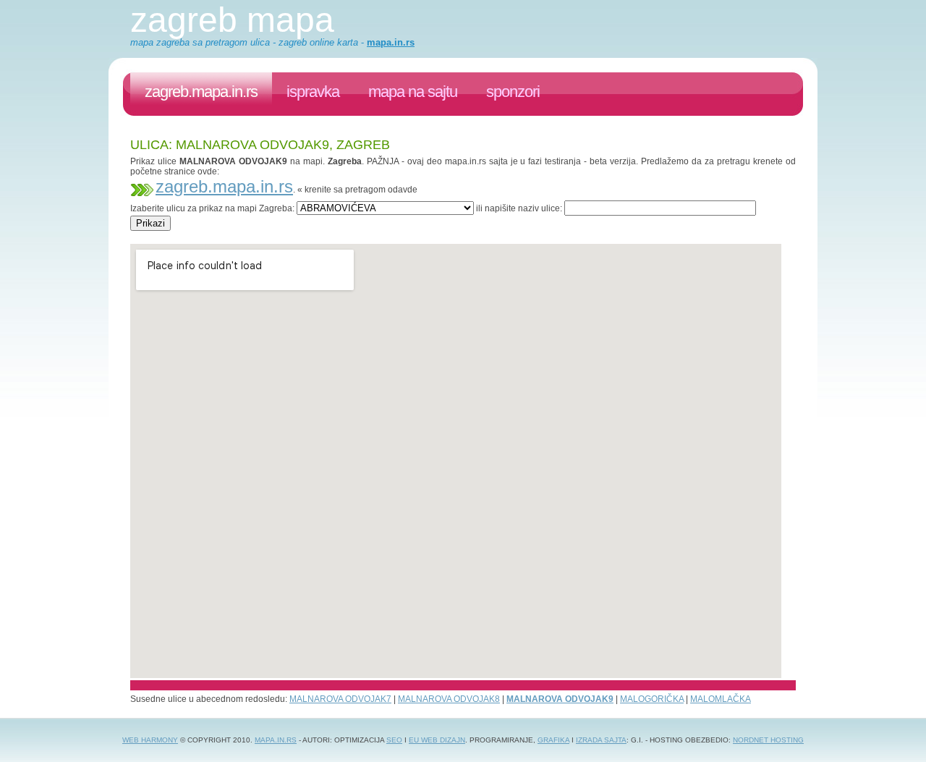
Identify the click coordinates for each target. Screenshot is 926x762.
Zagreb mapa (232, 20)
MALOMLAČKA (720, 699)
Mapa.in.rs (276, 740)
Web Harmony (150, 740)
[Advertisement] (393, 236)
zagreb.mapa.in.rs (201, 91)
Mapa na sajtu (412, 91)
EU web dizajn (437, 740)
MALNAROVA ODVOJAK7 (340, 699)
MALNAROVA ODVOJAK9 (559, 699)
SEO (394, 740)
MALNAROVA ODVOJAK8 (449, 699)
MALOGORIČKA (652, 699)
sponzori (513, 91)
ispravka (312, 91)
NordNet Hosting (768, 740)
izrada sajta (601, 740)
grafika (553, 740)
